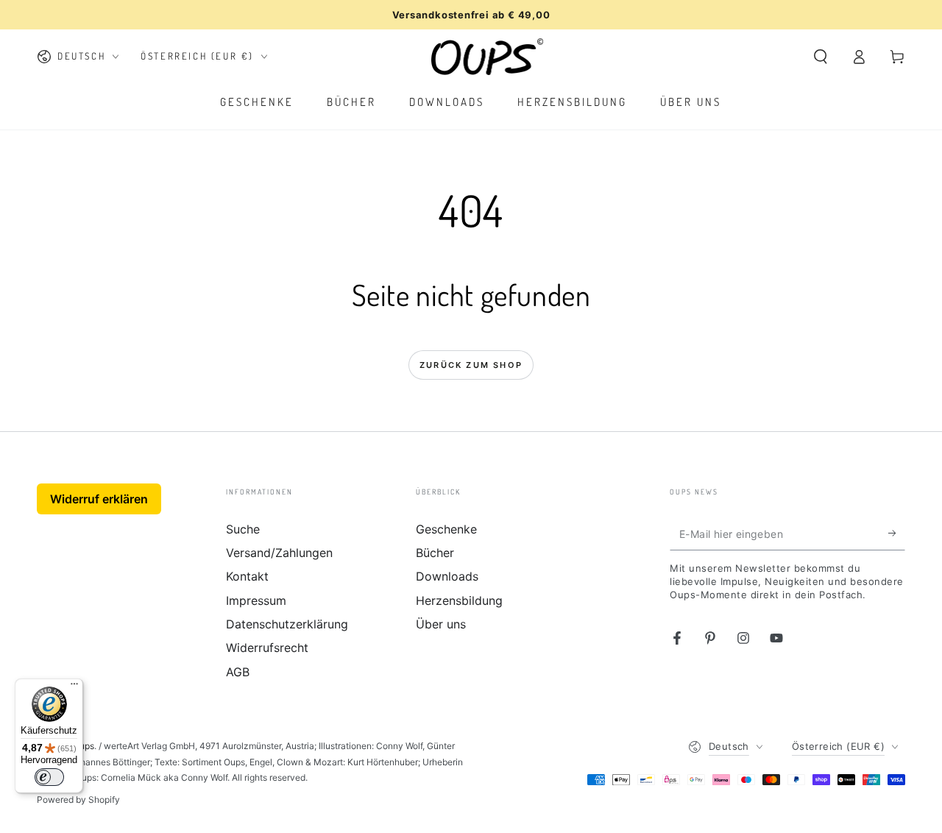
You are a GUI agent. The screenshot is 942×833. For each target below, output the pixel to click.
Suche (243, 529)
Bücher (435, 552)
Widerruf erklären (99, 499)
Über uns (441, 624)
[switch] (49, 777)
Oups (83, 745)
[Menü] (74, 687)
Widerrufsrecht (267, 647)
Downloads (447, 576)
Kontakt (247, 576)
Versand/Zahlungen (279, 552)
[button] (820, 56)
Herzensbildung (459, 600)
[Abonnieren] (896, 533)
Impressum (256, 600)
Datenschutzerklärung (287, 624)
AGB (237, 671)
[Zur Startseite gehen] (487, 56)
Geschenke (446, 529)
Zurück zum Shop (471, 365)
